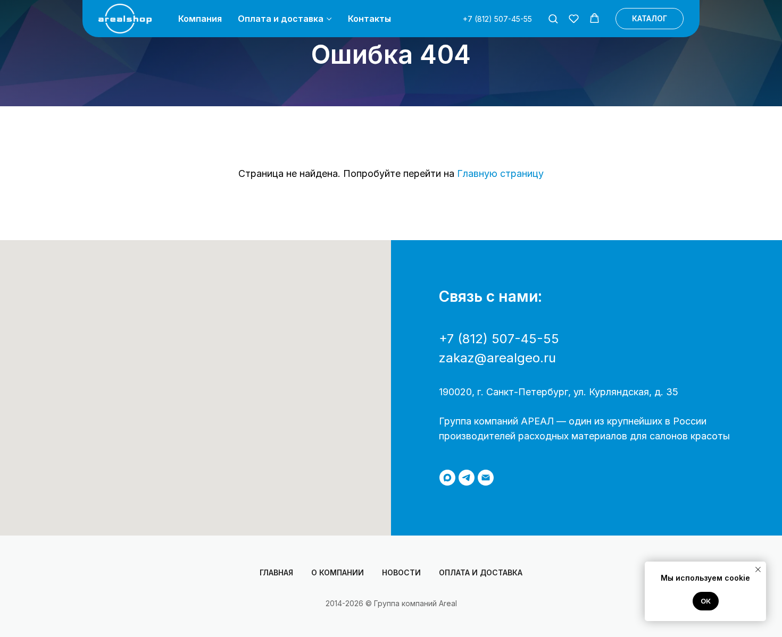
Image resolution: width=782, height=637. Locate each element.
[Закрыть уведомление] (758, 569)
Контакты (369, 18)
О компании (337, 572)
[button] (553, 18)
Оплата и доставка (280, 18)
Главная (276, 572)
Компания (200, 18)
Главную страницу (500, 173)
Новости (401, 572)
